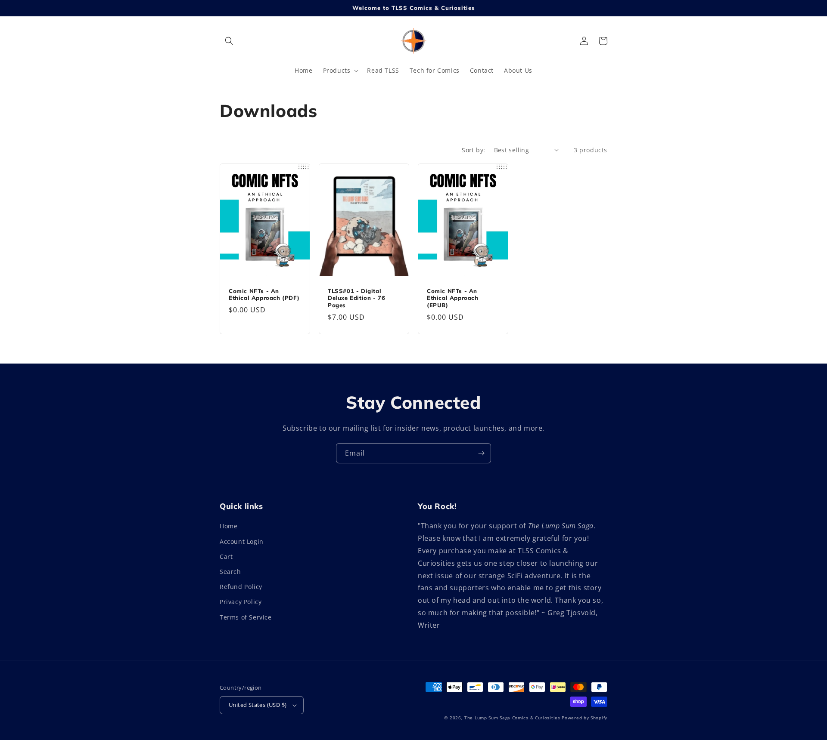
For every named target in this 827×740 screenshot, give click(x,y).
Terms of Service (246, 617)
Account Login (242, 541)
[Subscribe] (481, 453)
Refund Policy (241, 587)
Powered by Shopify (584, 718)
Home (228, 526)
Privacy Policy (240, 602)
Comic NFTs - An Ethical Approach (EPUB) (453, 298)
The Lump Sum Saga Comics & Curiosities (512, 718)
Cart (226, 556)
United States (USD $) (257, 705)
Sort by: (473, 150)
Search (230, 571)
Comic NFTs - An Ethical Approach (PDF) (264, 294)
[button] (229, 40)
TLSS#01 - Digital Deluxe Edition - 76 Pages (356, 298)
